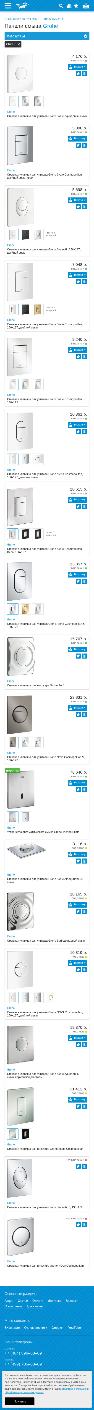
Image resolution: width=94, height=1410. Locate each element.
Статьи (23, 1300)
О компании (14, 1306)
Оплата (38, 1300)
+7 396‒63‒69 (23, 1353)
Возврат (72, 1300)
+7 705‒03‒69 (23, 1364)
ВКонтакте (12, 1327)
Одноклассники (35, 1327)
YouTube (74, 1327)
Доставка (54, 1300)
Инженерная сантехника (21, 19)
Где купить (35, 1306)
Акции (9, 1300)
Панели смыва (51, 19)
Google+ (58, 1327)
